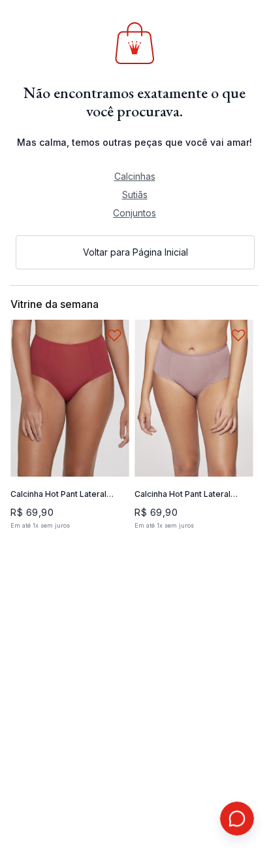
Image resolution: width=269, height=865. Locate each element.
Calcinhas (134, 176)
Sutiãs (135, 194)
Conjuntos (134, 212)
